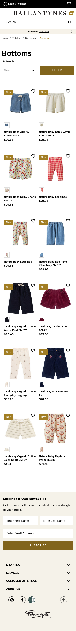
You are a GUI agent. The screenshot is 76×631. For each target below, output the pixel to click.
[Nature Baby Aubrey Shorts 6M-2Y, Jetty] (7, 125)
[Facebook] (22, 599)
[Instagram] (11, 599)
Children (16, 38)
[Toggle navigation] (6, 11)
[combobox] (38, 22)
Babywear (30, 38)
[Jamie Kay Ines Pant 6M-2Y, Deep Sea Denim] (42, 384)
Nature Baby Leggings (53, 197)
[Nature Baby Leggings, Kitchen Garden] (7, 255)
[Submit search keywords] (69, 21)
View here (44, 31)
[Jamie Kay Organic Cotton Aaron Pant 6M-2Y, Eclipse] (7, 319)
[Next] (72, 31)
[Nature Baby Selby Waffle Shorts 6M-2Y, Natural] (42, 125)
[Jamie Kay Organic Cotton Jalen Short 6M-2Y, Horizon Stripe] (7, 449)
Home (5, 38)
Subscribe (37, 545)
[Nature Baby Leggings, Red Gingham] (42, 190)
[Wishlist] (33, 91)
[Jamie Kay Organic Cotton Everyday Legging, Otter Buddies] (7, 384)
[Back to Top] (63, 599)
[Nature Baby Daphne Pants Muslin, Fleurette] (42, 449)
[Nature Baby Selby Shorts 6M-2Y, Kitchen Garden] (7, 190)
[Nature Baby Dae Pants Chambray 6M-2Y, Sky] (42, 255)
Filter (57, 70)
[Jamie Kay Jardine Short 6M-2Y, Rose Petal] (42, 319)
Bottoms (44, 38)
